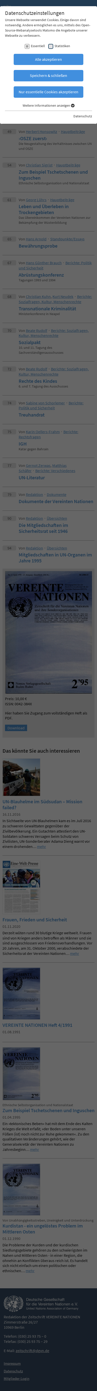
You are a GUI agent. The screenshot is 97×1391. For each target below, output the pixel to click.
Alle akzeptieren (48, 59)
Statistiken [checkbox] (62, 46)
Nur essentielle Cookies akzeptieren (48, 91)
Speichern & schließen (48, 75)
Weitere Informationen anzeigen (47, 105)
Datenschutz (82, 116)
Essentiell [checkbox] (38, 46)
